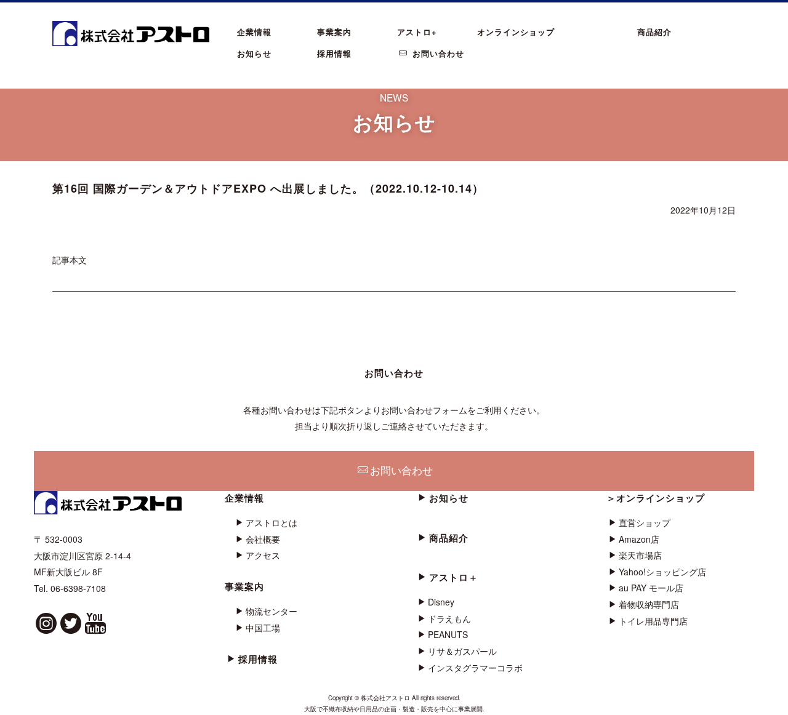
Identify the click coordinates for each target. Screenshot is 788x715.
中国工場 (263, 627)
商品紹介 (654, 32)
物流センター (271, 611)
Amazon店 (639, 539)
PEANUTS (448, 634)
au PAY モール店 (651, 587)
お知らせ (254, 53)
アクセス (263, 555)
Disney (441, 602)
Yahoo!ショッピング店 (662, 571)
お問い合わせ (436, 53)
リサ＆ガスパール (462, 651)
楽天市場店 (640, 555)
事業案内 (334, 32)
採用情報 (334, 53)
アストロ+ (417, 32)
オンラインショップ (516, 32)
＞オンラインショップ (655, 498)
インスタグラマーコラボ (475, 667)
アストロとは (271, 522)
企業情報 (254, 32)
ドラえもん (449, 618)
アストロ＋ (453, 577)
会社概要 (263, 539)
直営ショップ (644, 522)
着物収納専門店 (649, 604)
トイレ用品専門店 (653, 621)
